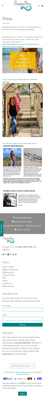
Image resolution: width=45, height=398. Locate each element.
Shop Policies (8, 267)
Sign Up (23, 324)
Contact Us (7, 283)
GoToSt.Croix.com (20, 143)
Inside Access (8, 286)
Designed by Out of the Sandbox (31, 372)
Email (4, 315)
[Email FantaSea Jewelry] (3, 255)
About (5, 280)
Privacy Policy (8, 275)
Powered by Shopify (22, 374)
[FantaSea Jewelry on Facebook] (6, 255)
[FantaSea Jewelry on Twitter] (16, 255)
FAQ (4, 278)
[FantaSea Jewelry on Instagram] (8, 255)
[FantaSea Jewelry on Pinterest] (11, 255)
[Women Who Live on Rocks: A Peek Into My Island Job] (22, 60)
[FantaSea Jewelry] (22, 6)
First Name (6, 306)
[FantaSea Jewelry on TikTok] (13, 255)
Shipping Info (8, 272)
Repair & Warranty (10, 269)
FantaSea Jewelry (14, 372)
